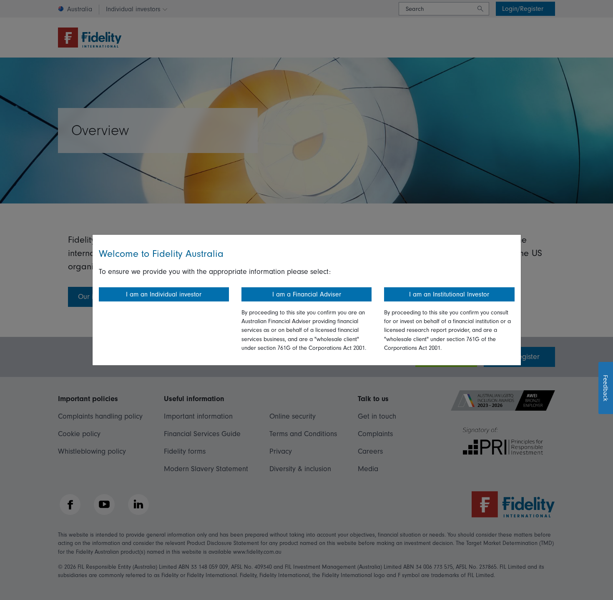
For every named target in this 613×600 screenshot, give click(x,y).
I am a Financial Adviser (306, 294)
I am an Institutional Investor (449, 294)
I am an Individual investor (163, 294)
